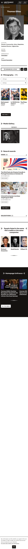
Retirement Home (5, 103)
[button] (17, 132)
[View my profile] (25, 2)
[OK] (14, 546)
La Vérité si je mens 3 (15, 103)
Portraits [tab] (14, 127)
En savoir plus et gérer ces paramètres (10, 543)
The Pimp (24, 102)
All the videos (6, 306)
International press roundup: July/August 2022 (10, 197)
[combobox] (14, 79)
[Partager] (22, 69)
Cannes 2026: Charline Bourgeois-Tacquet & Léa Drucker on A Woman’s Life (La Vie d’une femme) (9, 293)
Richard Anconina (4, 250)
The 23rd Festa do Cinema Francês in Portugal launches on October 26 (13, 173)
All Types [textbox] (5, 79)
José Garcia (15, 249)
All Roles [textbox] (5, 83)
